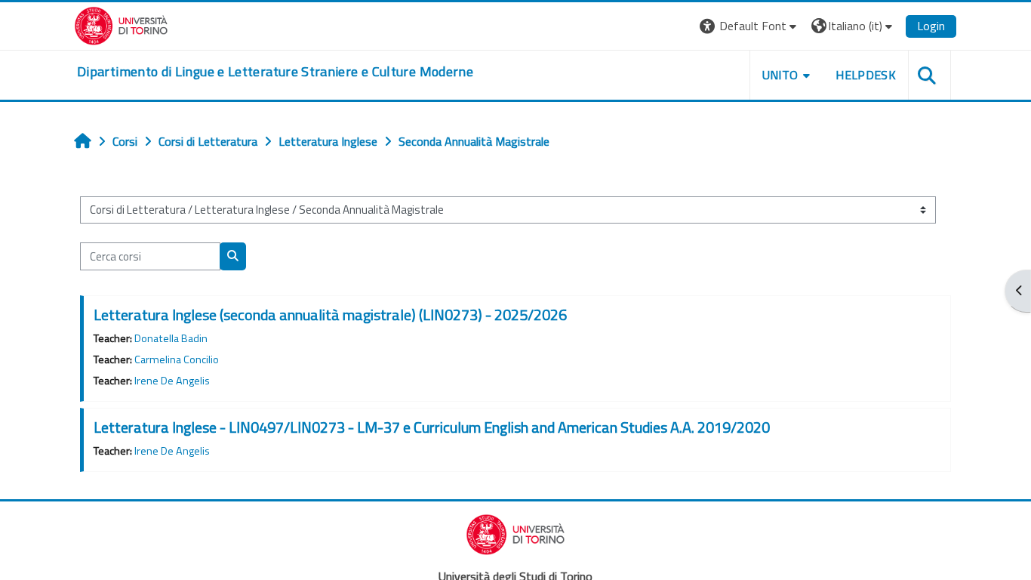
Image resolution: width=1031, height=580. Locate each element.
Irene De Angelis (172, 380)
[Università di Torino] (121, 24)
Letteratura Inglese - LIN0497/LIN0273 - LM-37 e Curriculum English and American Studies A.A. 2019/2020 (432, 427)
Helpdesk (866, 75)
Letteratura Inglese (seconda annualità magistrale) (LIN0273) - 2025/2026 (330, 314)
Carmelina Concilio (176, 359)
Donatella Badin (171, 338)
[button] (749, 26)
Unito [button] (780, 75)
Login (931, 26)
